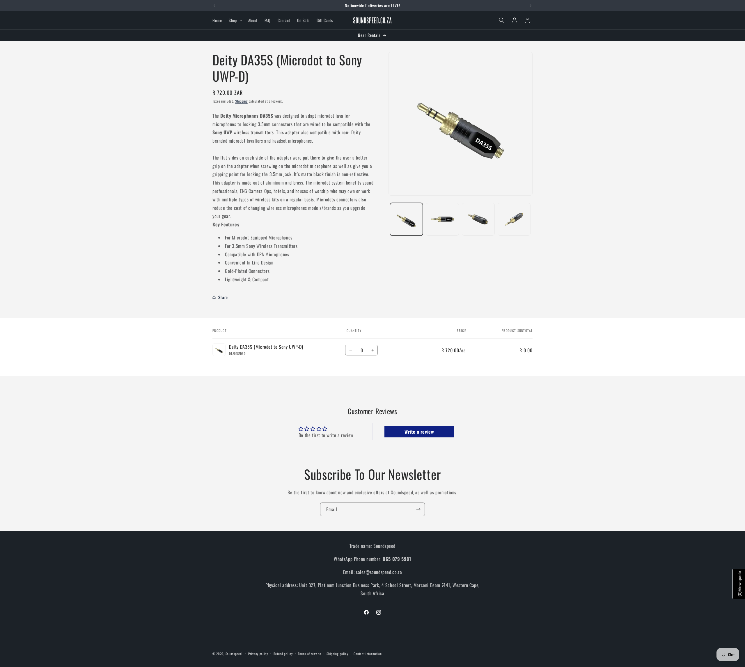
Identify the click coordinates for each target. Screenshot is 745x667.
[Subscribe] (418, 509)
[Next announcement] (530, 5)
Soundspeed (234, 653)
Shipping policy (337, 653)
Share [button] (223, 297)
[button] (234, 20)
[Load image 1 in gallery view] (406, 219)
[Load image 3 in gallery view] (478, 219)
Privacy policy (258, 653)
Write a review (419, 431)
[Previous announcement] (214, 5)
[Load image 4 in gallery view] (514, 219)
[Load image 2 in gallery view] (442, 219)
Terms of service (309, 653)
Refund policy (283, 653)
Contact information (368, 653)
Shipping (241, 101)
